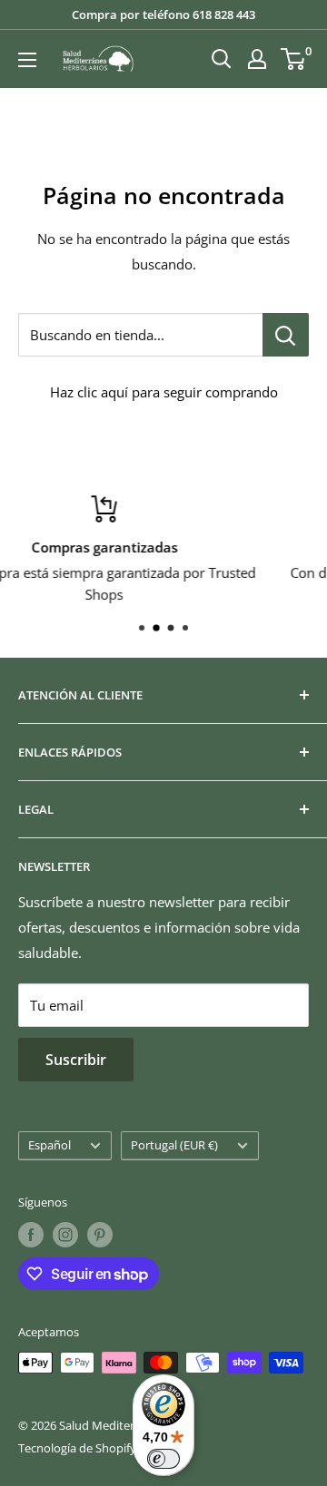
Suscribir (75, 1060)
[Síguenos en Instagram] (65, 1234)
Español (49, 1145)
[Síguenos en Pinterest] (100, 1234)
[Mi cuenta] (257, 59)
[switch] (163, 1459)
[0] (293, 59)
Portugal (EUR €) (174, 1145)
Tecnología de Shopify (77, 1448)
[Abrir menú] (27, 60)
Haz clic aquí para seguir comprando (164, 392)
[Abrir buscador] (222, 59)
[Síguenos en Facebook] (31, 1234)
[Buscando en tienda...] (286, 335)
